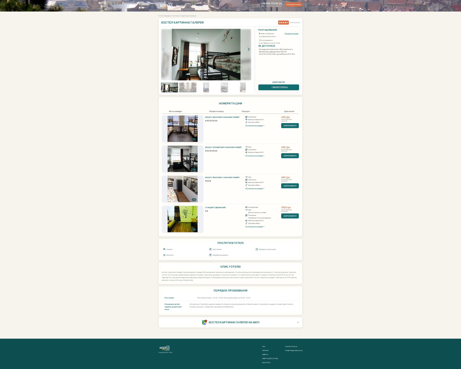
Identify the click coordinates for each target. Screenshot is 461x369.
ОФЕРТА (265, 355)
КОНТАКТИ (266, 363)
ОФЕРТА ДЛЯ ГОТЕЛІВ (270, 358)
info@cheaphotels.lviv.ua (294, 350)
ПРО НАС (265, 350)
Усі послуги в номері (254, 126)
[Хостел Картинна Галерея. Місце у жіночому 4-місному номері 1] (183, 189)
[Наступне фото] (194, 128)
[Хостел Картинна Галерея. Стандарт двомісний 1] (183, 219)
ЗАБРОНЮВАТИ (290, 125)
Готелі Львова (164, 16)
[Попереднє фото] (171, 128)
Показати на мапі (291, 33)
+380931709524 (279, 87)
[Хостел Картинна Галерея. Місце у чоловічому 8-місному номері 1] (183, 159)
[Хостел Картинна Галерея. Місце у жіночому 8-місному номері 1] (183, 129)
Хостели (175, 16)
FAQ (263, 346)
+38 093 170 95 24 (271, 3)
